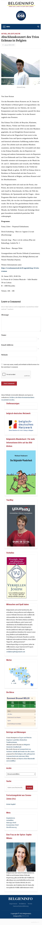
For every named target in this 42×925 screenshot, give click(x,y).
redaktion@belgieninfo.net (15, 652)
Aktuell (4, 34)
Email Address (7, 345)
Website (4, 355)
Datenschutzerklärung (21, 906)
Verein (30, 904)
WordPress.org (11, 827)
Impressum (13, 904)
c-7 (38, 922)
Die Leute (11, 34)
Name (3, 335)
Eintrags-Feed (11, 823)
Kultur (17, 34)
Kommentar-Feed (12, 825)
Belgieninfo (20, 898)
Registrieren (10, 818)
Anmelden (9, 820)
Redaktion (22, 904)
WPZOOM (25, 916)
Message (5, 315)
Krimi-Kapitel (10, 804)
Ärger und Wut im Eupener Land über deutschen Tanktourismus (18, 740)
